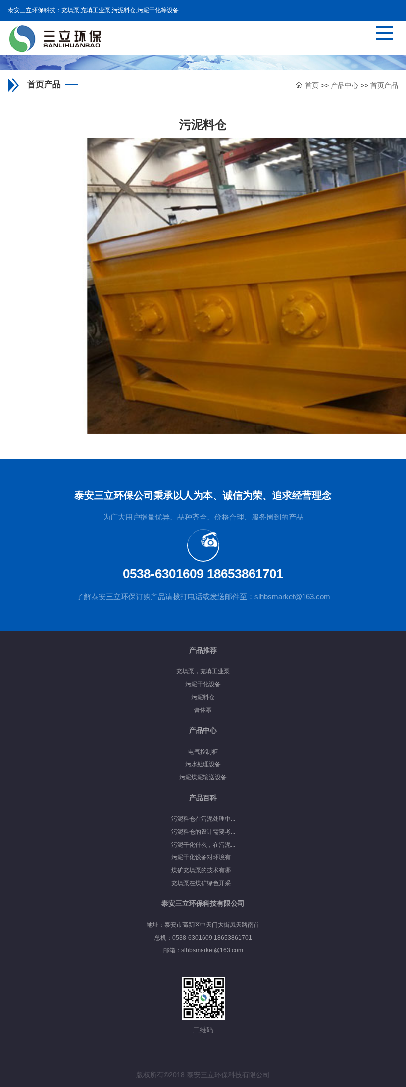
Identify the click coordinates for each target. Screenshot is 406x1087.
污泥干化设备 (203, 684)
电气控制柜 (203, 751)
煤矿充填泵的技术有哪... (203, 870)
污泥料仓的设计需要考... (203, 831)
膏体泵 (203, 710)
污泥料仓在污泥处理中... (203, 818)
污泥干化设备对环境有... (203, 857)
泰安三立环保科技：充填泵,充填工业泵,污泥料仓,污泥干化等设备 (93, 10)
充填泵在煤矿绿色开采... (203, 883)
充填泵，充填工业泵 (203, 671)
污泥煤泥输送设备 (203, 777)
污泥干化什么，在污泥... (203, 844)
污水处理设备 (203, 764)
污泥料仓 (203, 697)
